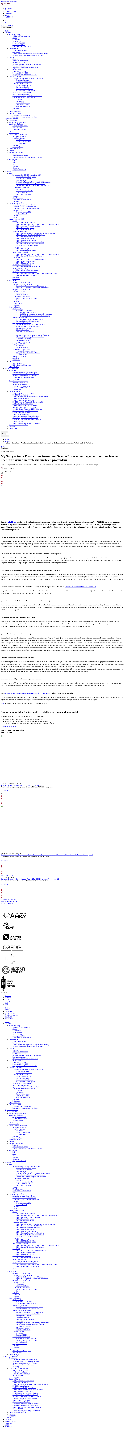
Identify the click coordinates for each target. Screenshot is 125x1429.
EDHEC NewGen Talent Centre (22, 404)
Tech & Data (16, 258)
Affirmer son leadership (23, 338)
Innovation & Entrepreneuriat (21, 265)
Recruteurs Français (22, 80)
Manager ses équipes (22, 340)
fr (5, 20)
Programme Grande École (17, 203)
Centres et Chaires (14, 391)
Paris (14, 163)
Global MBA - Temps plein (24, 310)
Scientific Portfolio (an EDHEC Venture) (25, 407)
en (5, 22)
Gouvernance (16, 39)
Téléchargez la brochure (8, 726)
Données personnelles (11, 1015)
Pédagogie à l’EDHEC (19, 388)
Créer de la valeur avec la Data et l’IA (28, 326)
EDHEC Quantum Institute (20, 398)
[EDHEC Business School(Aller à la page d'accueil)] (6, 5)
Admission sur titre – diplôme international (25, 208)
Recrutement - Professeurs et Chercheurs (25, 117)
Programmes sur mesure (19, 356)
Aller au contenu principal (9, 1)
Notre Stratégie (17, 41)
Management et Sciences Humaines (23, 377)
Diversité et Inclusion (19, 136)
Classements (20, 293)
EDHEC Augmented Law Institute (23, 393)
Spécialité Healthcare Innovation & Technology (31, 286)
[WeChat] (62, 483)
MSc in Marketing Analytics (25, 238)
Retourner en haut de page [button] (9, 901)
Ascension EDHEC (22, 143)
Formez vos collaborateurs (20, 94)
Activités (19, 99)
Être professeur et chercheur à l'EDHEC (24, 75)
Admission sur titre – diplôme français (24, 207)
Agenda (14, 217)
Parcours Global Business (24, 178)
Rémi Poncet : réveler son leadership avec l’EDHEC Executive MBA (22, 785)
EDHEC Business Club (23, 85)
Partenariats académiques (20, 155)
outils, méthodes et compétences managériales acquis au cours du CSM (28, 693)
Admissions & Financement (21, 296)
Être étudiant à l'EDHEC (20, 71)
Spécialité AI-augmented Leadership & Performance (32, 287)
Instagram (8, 997)
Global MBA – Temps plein (21, 282)
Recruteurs (8, 10)
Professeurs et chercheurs (20, 382)
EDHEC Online (14, 367)
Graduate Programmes (23, 106)
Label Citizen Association (20, 126)
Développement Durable (20, 252)
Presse (7, 1010)
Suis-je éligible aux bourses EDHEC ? (28, 298)
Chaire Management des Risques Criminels (25, 416)
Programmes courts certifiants (21, 323)
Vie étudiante (13, 120)
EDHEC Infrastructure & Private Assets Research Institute (30, 397)
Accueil (7, 439)
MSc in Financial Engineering (25, 228)
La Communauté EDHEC (17, 69)
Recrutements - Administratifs (21, 115)
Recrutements (16, 390)
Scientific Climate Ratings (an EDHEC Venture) (27, 409)
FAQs (18, 300)
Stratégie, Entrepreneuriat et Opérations (24, 375)
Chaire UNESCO (17, 421)
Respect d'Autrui (17, 147)
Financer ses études (15, 148)
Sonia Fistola (11, 522)
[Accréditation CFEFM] (8, 964)
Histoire (14, 38)
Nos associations (17, 127)
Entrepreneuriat (13, 48)
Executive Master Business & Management (29, 319)
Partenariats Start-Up (22, 87)
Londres (15, 166)
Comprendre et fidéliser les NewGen (23, 97)
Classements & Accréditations (21, 46)
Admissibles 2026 (21, 214)
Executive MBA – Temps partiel (22, 284)
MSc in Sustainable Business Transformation (30, 243)
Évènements (16, 279)
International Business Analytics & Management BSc (32, 185)
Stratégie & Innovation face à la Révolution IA (30, 324)
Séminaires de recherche (19, 384)
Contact (7, 1008)
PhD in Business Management (21, 365)
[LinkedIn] (62, 479)
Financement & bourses (23, 194)
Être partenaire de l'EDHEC (21, 83)
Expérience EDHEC (18, 291)
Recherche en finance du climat (18, 425)
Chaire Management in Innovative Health (25, 418)
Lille (13, 161)
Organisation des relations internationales (25, 68)
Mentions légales (10, 1013)
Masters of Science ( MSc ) (17, 219)
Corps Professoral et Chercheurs (18, 381)
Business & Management (20, 231)
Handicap (15, 145)
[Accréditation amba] (14, 919)
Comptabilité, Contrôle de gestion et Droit (25, 372)
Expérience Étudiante (11, 119)
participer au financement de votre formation (79, 587)
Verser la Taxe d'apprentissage (21, 92)
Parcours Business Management (26, 177)
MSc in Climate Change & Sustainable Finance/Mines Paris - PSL (36, 273)
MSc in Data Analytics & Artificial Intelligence (30, 235)
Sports (10, 131)
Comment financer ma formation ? (27, 351)
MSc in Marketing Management (26, 240)
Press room (8, 13)
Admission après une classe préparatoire (24, 205)
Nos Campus (13, 159)
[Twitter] (62, 477)
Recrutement (8, 1011)
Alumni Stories (17, 303)
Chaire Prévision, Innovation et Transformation (26, 419)
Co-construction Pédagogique (25, 90)
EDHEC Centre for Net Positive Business (25, 405)
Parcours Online (21, 180)
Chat (6, 1003)
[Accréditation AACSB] (12, 942)
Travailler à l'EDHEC (15, 113)
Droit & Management (19, 268)
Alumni (7, 15)
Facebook (8, 996)
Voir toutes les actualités (8, 899)
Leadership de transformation (25, 331)
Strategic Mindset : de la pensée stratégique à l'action (32, 335)
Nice (13, 164)
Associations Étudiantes (16, 124)
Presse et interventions (23, 103)
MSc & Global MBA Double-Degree (27, 275)
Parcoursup (19, 189)
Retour (3, 446)
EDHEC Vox (13, 428)
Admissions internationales (24, 191)
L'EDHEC (8, 32)
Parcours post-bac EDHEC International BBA (26, 175)
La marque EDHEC (18, 45)
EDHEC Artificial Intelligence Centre (24, 400)
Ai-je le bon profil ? (22, 354)
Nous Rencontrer (17, 198)
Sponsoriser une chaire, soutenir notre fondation (27, 96)
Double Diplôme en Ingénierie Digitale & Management (33, 182)
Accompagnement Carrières (17, 122)
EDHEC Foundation (15, 112)
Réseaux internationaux (19, 66)
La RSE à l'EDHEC (18, 43)
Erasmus (15, 154)
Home (6, 31)
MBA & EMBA (14, 280)
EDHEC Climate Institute (20, 395)
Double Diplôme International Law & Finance (30, 184)
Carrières (15, 196)
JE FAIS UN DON (7, 25)
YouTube (7, 1001)
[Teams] (62, 481)
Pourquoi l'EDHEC (22, 294)
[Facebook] (62, 476)
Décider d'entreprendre (23, 342)
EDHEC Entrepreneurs (19, 50)
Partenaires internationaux (20, 60)
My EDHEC (9, 17)
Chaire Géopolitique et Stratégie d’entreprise (26, 423)
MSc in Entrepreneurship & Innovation (28, 236)
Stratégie (15, 59)
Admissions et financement (20, 187)
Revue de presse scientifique (21, 386)
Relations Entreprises (15, 76)
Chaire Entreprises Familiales (21, 414)
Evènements (16, 110)
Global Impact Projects (19, 62)
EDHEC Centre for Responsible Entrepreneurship (27, 402)
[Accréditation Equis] (8, 931)
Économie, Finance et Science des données (25, 374)
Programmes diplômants (19, 317)
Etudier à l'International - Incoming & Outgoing (27, 157)
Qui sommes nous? (14, 34)
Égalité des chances (18, 138)
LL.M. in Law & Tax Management (27, 245)
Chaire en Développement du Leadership (25, 411)
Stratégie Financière (22, 330)
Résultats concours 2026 (23, 212)
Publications (20, 101)
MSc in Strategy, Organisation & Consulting (30, 242)
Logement (12, 150)
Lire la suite (4, 790)
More (6, 1004)
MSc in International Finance (25, 229)
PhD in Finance (17, 363)
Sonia (2, 703)
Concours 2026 (17, 210)
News (14, 1192)
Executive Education (15, 307)
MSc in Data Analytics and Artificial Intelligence (31, 259)
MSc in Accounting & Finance (25, 222)
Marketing (15, 247)
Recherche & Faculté (11, 368)
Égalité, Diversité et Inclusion (18, 134)
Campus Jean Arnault (19, 170)
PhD (10, 361)
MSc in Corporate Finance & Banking (28, 226)
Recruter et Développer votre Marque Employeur (27, 78)
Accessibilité (8, 1018)
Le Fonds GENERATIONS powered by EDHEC (27, 55)
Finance (14, 221)
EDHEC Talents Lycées (23, 140)
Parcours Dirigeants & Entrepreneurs (27, 321)
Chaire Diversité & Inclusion (21, 412)
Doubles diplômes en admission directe (24, 272)
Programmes (16, 52)
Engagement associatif (19, 129)
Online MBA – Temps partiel (21, 289)
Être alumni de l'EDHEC (20, 73)
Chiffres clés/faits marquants (21, 36)
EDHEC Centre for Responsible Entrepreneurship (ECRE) (30, 53)
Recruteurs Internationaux (24, 82)
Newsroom (8, 8)
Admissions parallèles (23, 192)
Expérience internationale (16, 152)
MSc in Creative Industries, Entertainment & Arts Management (35, 233)
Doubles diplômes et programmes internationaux (27, 64)
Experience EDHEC (18, 344)
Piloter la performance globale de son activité (30, 337)
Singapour (15, 168)
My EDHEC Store (10, 12)
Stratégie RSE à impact (23, 328)
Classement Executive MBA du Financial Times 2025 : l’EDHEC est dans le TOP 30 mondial (30, 879)
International (12, 57)
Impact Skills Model (22, 104)
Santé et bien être (14, 133)
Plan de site (8, 1017)
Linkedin (7, 999)
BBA (10, 173)
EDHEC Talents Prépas (23, 141)
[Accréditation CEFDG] (12, 953)
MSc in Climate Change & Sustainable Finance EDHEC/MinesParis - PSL (39, 224)
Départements (13, 370)
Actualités (15, 108)
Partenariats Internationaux (24, 89)
